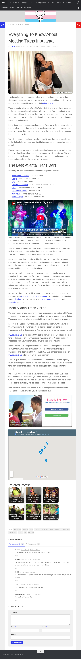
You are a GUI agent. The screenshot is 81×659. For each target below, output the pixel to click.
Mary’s (14, 179)
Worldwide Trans (7, 8)
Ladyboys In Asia (41, 2)
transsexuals (12, 532)
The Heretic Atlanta (20, 185)
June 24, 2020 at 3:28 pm (32, 559)
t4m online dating (55, 529)
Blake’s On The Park (20, 176)
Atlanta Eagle (17, 197)
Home (3, 2)
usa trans (31, 532)
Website (13, 634)
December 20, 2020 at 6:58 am (29, 584)
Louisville (12, 302)
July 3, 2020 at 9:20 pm (29, 572)
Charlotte (57, 299)
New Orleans (46, 299)
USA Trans (13, 2)
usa (25, 532)
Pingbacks (33, 544)
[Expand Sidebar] (2, 25)
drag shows (17, 529)
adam (13, 47)
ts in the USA (47, 103)
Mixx (14, 188)
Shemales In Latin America (62, 2)
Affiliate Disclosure (24, 8)
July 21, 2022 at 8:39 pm (33, 594)
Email (44, 627)
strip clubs (45, 529)
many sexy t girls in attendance (34, 296)
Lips (13, 182)
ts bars (20, 532)
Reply (16, 555)
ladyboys (25, 529)
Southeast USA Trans (19, 25)
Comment (14, 612)
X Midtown (16, 194)
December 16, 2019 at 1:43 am (30, 550)
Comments (17, 544)
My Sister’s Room (19, 191)
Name (13, 627)
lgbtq (31, 529)
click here (18, 299)
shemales (37, 529)
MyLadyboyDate (15, 335)
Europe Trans (27, 2)
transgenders (66, 529)
